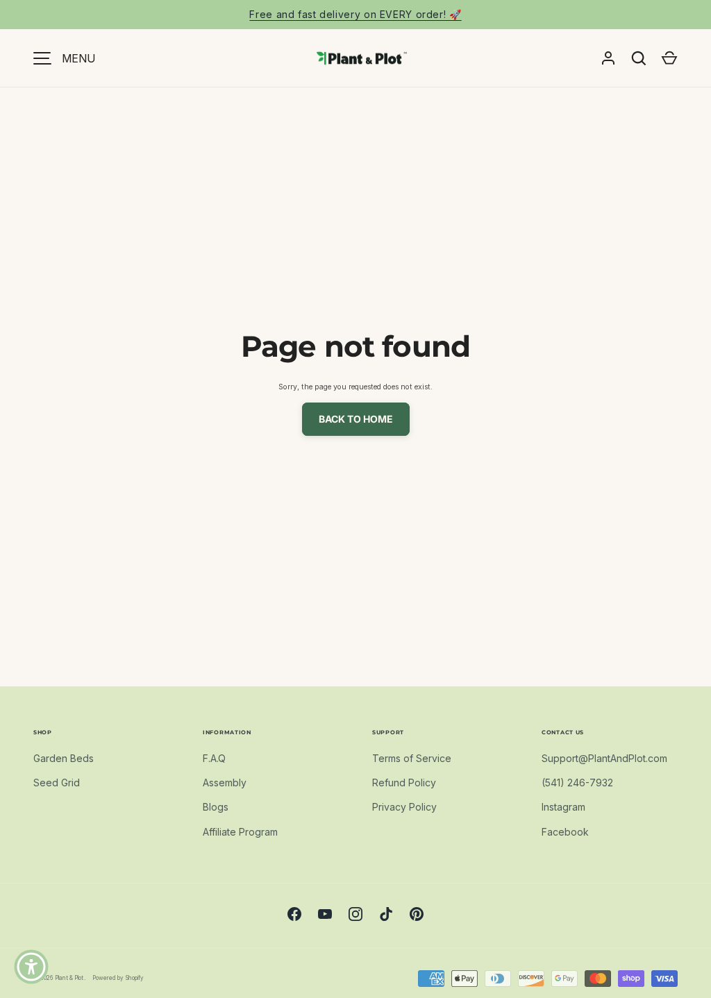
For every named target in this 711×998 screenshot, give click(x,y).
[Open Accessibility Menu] (31, 966)
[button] (669, 58)
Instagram (563, 807)
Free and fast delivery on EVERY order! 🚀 (355, 14)
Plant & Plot (69, 977)
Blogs (215, 807)
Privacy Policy (404, 807)
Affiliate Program (240, 832)
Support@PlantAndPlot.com (604, 758)
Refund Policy (404, 782)
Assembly (224, 782)
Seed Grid (56, 782)
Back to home (356, 419)
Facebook (565, 832)
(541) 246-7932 (577, 782)
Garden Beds (63, 758)
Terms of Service (411, 758)
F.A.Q (214, 758)
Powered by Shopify (118, 977)
